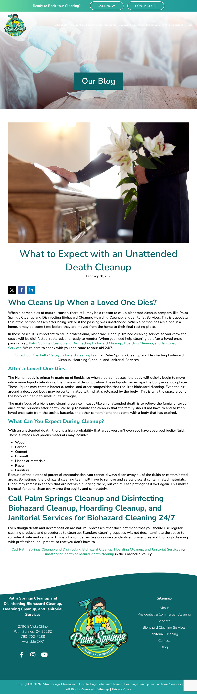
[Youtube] (44, 654)
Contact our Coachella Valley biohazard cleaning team (56, 355)
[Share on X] (12, 290)
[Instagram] (33, 654)
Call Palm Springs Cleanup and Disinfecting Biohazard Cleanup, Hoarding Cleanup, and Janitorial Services (96, 549)
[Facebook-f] (21, 654)
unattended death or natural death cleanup (79, 554)
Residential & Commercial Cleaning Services (164, 617)
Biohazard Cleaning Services (164, 627)
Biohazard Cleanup (131, 25)
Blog (189, 25)
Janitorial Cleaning (158, 25)
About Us (61, 25)
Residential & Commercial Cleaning (93, 25)
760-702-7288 (33, 636)
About (164, 607)
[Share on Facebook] (21, 290)
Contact (178, 25)
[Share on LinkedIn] (31, 290)
